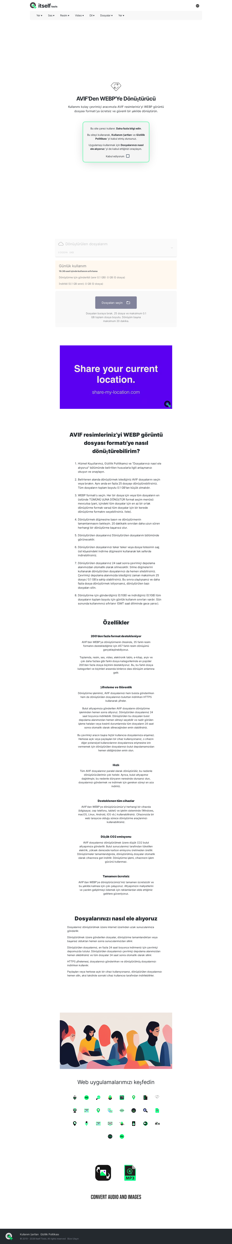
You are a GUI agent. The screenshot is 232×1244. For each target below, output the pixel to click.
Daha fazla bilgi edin (128, 128)
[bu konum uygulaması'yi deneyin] (116, 377)
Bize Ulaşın (73, 1238)
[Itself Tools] (116, 1182)
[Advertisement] (116, 48)
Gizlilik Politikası (49, 1234)
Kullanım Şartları (121, 134)
